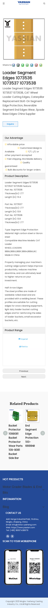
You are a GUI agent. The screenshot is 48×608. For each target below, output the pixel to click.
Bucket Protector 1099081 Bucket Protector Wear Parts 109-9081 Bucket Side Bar (16, 442)
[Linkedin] (12, 536)
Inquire (10, 124)
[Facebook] (7, 536)
